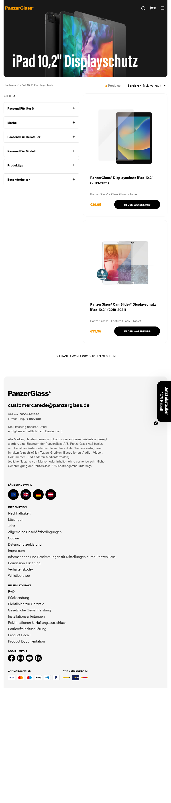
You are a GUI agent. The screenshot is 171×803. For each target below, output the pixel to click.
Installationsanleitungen (26, 616)
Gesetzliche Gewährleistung (29, 610)
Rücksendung (18, 597)
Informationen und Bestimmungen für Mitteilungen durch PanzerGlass (61, 556)
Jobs (11, 525)
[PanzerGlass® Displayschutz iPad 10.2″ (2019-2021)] (125, 155)
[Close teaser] (156, 423)
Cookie (13, 538)
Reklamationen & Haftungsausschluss (37, 622)
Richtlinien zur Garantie (26, 603)
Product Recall (19, 634)
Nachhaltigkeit (19, 513)
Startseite (10, 85)
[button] (164, 401)
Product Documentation (26, 641)
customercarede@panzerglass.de (49, 405)
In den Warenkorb (137, 204)
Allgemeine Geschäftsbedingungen (35, 531)
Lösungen (15, 519)
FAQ (11, 591)
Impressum (16, 550)
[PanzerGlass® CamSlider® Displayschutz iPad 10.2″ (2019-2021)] (125, 281)
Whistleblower (19, 575)
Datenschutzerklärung (25, 544)
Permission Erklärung (24, 562)
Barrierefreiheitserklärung (27, 628)
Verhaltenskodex (20, 569)
